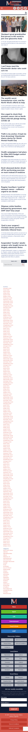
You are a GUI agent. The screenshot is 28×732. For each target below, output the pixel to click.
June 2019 (7, 426)
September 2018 (8, 440)
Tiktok (25, 8)
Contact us (7, 647)
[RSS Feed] (25, 12)
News (5, 571)
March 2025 (7, 315)
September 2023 (8, 344)
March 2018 (7, 450)
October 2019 (8, 419)
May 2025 (7, 312)
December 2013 (8, 531)
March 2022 (7, 373)
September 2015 (8, 498)
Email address (5, 702)
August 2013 (7, 538)
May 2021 (7, 389)
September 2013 (8, 536)
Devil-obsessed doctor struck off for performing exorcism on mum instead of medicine (13, 170)
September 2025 (8, 306)
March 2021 (7, 392)
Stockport (6, 584)
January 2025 (7, 319)
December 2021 (8, 378)
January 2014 (7, 530)
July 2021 (6, 386)
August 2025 (7, 307)
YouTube (21, 8)
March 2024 (7, 335)
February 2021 (8, 394)
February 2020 (8, 413)
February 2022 (8, 375)
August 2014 (7, 519)
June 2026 (7, 291)
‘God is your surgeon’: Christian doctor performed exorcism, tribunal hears (12, 227)
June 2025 (7, 311)
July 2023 (6, 347)
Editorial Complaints (21, 640)
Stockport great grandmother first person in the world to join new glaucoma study (13, 36)
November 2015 (8, 495)
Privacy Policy (7, 643)
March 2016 (7, 488)
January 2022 (7, 376)
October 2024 (8, 323)
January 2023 (7, 357)
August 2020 (7, 403)
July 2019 (6, 424)
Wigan (6, 592)
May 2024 (7, 331)
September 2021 (8, 383)
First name (4, 697)
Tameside (6, 585)
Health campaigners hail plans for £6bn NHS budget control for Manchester (14, 154)
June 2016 (7, 483)
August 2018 (7, 442)
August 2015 (7, 499)
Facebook (14, 8)
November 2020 (8, 399)
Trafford (6, 587)
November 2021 (8, 379)
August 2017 (7, 461)
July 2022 (6, 367)
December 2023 (8, 339)
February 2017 (8, 471)
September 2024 (8, 325)
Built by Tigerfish (14, 716)
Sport (5, 582)
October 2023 (8, 343)
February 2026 (8, 298)
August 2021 (7, 384)
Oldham (6, 573)
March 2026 (7, 296)
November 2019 (8, 418)
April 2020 (7, 410)
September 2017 (8, 459)
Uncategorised (8, 589)
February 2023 (8, 355)
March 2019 (7, 431)
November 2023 (8, 341)
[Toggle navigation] (2, 8)
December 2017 (8, 455)
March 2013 (7, 546)
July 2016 (6, 482)
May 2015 (7, 504)
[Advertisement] (14, 277)
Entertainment (8, 558)
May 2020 (7, 408)
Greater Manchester (9, 561)
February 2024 (8, 336)
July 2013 (6, 539)
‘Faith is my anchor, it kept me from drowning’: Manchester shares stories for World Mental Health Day (13, 137)
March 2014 (7, 527)
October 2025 (8, 304)
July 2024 (6, 328)
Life (5, 565)
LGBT (5, 563)
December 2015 (8, 493)
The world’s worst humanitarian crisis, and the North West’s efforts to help (13, 100)
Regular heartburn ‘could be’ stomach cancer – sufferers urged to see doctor (13, 189)
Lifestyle (6, 566)
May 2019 (7, 427)
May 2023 (7, 351)
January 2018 (7, 453)
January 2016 (7, 491)
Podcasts (6, 574)
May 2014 (7, 523)
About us (7, 640)
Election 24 (7, 557)
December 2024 (8, 320)
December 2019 (8, 416)
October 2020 (8, 400)
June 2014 (7, 522)
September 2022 (8, 363)
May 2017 (7, 466)
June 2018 (7, 445)
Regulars (6, 577)
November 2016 (8, 475)
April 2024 (7, 333)
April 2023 (7, 352)
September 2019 (8, 421)
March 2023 (7, 354)
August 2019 (7, 423)
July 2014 (6, 520)
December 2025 (8, 301)
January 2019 (7, 434)
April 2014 (7, 525)
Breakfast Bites (8, 553)
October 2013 (8, 535)
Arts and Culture (8, 550)
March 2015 (7, 507)
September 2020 (8, 402)
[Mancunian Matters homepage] (14, 3)
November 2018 (8, 437)
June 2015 (7, 503)
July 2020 (6, 405)
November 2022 (8, 360)
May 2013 (7, 543)
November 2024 (8, 322)
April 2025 (7, 314)
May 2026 (7, 293)
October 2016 (8, 477)
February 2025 (8, 317)
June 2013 (7, 541)
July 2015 (6, 501)
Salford (6, 581)
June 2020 (7, 407)
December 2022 (8, 359)
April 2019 (7, 429)
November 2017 (8, 456)
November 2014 (8, 514)
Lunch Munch (7, 568)
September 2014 (8, 517)
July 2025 (6, 309)
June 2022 (7, 368)
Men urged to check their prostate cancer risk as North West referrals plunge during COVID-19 (13, 117)
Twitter (18, 8)
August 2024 (7, 327)
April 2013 (7, 544)
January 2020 (7, 415)
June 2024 (7, 330)
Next (24, 261)
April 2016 (7, 487)
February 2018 (8, 451)
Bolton (6, 552)
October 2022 (8, 362)
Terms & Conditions (21, 643)
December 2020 (8, 397)
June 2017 (7, 464)
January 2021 (7, 395)
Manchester (7, 569)
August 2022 (7, 365)
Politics (6, 576)
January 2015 (7, 511)
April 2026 (7, 295)
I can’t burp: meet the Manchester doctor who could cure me (13, 68)
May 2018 (7, 447)
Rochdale (6, 579)
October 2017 (8, 458)
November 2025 (8, 303)
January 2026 (7, 299)
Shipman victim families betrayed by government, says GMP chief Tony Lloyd (13, 208)
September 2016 (8, 479)
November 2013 (8, 533)
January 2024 (7, 338)
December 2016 (8, 474)
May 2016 (7, 485)
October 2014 (8, 515)
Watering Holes (8, 590)
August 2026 (7, 288)
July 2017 (6, 463)
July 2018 (6, 443)
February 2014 (8, 528)
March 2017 (7, 469)
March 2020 (7, 411)
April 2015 (7, 506)
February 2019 (8, 432)
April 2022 (7, 371)
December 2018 (8, 435)
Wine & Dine (7, 593)
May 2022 (7, 370)
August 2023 (7, 346)
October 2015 (8, 496)
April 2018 (7, 448)
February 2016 (8, 490)
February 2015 (8, 509)
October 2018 (8, 439)
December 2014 (8, 512)
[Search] (23, 264)
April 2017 (7, 467)
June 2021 (7, 387)
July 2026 (6, 290)
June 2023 (7, 349)
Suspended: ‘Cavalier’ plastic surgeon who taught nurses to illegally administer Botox (14, 245)
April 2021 (7, 391)
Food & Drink (7, 560)
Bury (5, 555)
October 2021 (8, 381)
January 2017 (7, 472)
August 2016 (7, 480)
